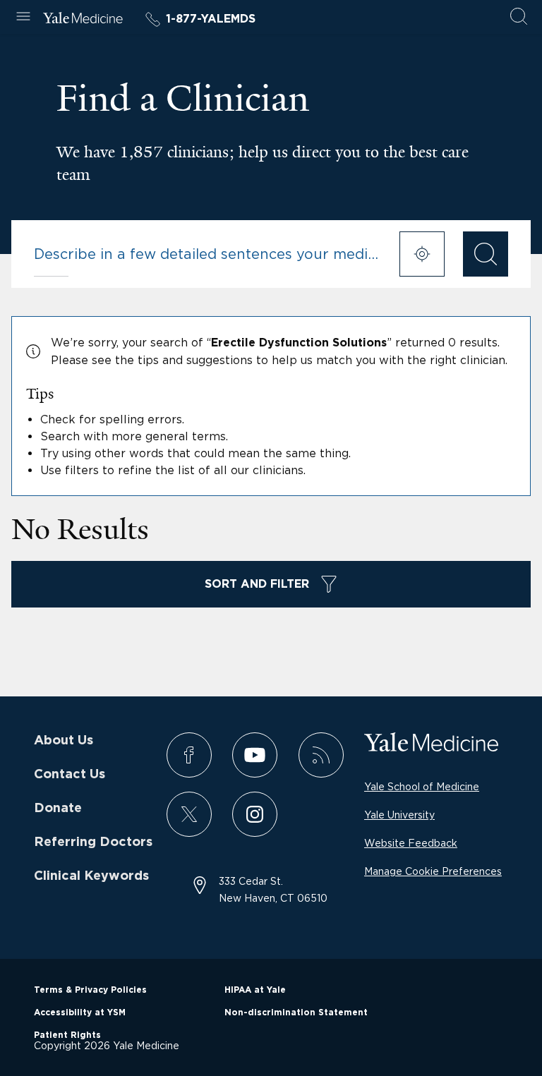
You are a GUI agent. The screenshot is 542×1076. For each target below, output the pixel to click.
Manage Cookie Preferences (433, 871)
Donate (58, 808)
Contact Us (69, 774)
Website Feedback (410, 843)
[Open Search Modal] (518, 17)
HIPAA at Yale (255, 990)
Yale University (399, 814)
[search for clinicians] (485, 254)
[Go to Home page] (83, 19)
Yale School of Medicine (421, 786)
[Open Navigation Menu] (23, 17)
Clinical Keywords (91, 876)
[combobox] (207, 254)
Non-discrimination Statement (296, 1012)
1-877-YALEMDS (210, 19)
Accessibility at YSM (80, 1012)
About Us (63, 741)
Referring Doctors (93, 842)
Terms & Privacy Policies (90, 990)
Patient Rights (67, 1035)
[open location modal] (422, 254)
